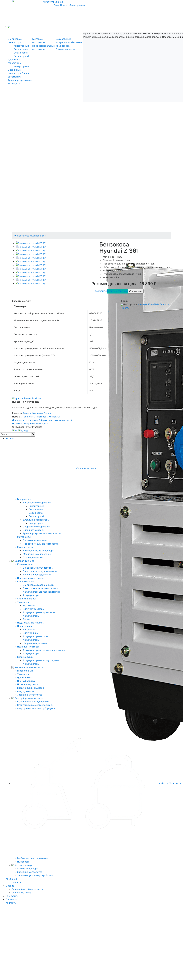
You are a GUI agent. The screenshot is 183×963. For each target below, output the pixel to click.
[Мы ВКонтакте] (15, 430)
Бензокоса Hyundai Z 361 (31, 235)
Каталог (47, 1)
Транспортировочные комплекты (42, 533)
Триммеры (23, 602)
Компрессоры (25, 547)
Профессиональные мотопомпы (41, 543)
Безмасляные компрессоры (38, 550)
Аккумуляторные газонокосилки (41, 591)
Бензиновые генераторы (37, 502)
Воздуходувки (25, 656)
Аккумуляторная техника (28, 667)
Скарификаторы (26, 598)
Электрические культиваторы (40, 571)
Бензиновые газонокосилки (38, 584)
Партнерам (12, 899)
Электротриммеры (33, 608)
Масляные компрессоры (37, 554)
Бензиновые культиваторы (38, 567)
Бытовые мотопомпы (35, 540)
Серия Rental (21, 52)
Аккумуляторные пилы (35, 636)
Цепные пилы (24, 626)
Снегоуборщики (26, 681)
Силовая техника (86, 468)
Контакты (54, 416)
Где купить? (100, 291)
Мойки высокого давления (32, 858)
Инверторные (21, 45)
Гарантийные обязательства (27, 889)
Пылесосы (23, 861)
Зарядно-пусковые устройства (35, 875)
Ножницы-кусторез (28, 646)
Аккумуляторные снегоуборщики (36, 708)
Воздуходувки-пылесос (30, 687)
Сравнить (134, 291)
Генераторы (24, 499)
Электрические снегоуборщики (35, 705)
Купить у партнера (117, 291)
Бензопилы (29, 629)
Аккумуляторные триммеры (39, 612)
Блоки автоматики (33, 530)
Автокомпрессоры (27, 868)
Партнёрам (42, 416)
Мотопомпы (24, 536)
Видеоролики (77, 5)
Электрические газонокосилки (40, 588)
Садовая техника (24, 560)
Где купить (28, 416)
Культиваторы (25, 564)
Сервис (48, 413)
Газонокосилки (25, 581)
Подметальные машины (30, 622)
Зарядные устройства (29, 694)
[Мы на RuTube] (23, 430)
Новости (65, 5)
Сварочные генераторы (36, 526)
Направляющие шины (35, 643)
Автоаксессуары (23, 865)
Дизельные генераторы (36, 519)
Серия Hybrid (21, 56)
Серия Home (21, 49)
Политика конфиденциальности (30, 423)
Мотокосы (29, 605)
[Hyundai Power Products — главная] (26, 398)
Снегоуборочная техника (28, 698)
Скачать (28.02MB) (149, 304)
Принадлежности (65, 49)
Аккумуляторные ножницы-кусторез (44, 650)
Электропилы (30, 632)
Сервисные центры (22, 892)
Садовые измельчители (30, 578)
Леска (26, 619)
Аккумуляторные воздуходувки (41, 660)
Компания (57, 1)
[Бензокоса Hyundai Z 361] (31, 243)
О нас (57, 5)
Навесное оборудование (37, 574)
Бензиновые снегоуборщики (33, 701)
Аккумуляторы (31, 595)
